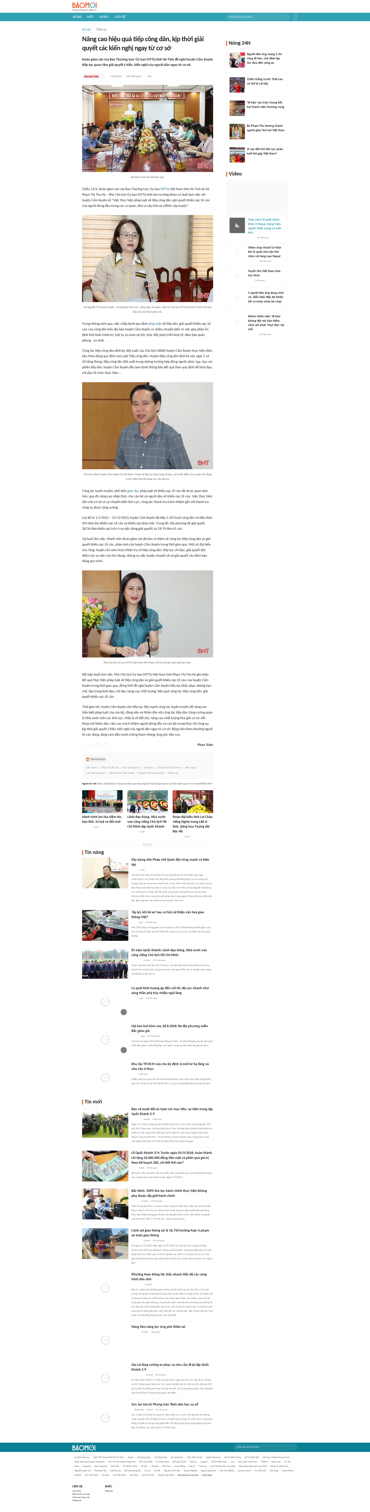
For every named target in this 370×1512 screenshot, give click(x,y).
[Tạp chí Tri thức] (133, 922)
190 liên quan (151, 998)
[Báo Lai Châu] (177, 837)
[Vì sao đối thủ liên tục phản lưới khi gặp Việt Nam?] (237, 155)
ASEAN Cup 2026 (166, 1475)
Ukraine (154, 1466)
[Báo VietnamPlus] (132, 832)
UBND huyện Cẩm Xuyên (122, 773)
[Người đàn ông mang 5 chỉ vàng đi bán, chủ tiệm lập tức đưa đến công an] (237, 60)
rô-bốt (78, 1475)
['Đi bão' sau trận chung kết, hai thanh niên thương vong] (237, 108)
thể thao (166, 1466)
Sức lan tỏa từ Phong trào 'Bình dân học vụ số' (165, 1404)
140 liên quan (156, 1201)
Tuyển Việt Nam (213, 1457)
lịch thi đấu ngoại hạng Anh (122, 1462)
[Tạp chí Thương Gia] (134, 998)
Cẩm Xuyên (92, 767)
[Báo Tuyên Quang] (136, 1119)
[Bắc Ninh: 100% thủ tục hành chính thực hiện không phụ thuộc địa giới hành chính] (105, 1204)
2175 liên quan (159, 960)
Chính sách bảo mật (80, 1497)
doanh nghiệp (190, 1471)
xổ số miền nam (219, 1462)
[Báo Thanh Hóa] (86, 827)
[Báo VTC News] (252, 261)
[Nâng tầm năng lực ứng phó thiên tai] (105, 1340)
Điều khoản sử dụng (81, 1494)
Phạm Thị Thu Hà (110, 767)
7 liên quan (155, 1332)
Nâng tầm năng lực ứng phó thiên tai (158, 1327)
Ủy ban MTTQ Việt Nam (169, 767)
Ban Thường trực (131, 767)
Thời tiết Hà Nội (194, 1457)
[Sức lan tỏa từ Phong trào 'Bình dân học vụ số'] (105, 1417)
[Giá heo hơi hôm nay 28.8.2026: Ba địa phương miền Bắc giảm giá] (105, 1039)
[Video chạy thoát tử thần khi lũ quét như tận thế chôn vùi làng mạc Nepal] (237, 253)
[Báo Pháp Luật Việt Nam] (134, 870)
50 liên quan (160, 1375)
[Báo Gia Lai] (137, 1375)
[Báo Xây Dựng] (251, 112)
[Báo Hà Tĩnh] (91, 76)
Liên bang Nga (144, 1457)
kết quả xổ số (179, 1462)
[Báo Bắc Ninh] (135, 1201)
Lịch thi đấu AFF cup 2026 (222, 1466)
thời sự (193, 1462)
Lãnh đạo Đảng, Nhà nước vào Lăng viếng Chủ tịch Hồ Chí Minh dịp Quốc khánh (147, 822)
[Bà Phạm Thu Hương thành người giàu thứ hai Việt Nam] (237, 131)
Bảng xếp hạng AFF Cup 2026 (253, 1466)
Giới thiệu (76, 1491)
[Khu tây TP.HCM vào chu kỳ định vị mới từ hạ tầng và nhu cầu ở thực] (105, 1077)
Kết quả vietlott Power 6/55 (276, 1457)
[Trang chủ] (84, 6)
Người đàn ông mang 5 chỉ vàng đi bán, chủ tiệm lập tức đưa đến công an (264, 59)
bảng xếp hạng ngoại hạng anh (90, 1462)
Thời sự (101, 30)
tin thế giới (260, 1471)
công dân (148, 767)
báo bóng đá (177, 1457)
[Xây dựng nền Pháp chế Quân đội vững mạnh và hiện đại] (105, 872)
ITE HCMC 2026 (130, 1466)
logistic (204, 1462)
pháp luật (154, 324)
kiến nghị (190, 767)
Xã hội (86, 30)
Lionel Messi (288, 1471)
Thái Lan (203, 1466)
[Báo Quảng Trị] (136, 1285)
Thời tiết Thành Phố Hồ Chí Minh (108, 1457)
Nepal (130, 1457)
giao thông (179, 1466)
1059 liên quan (133, 76)
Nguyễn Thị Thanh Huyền (152, 773)
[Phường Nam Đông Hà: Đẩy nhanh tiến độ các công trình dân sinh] (105, 1287)
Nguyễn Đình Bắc (172, 1471)
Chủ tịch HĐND (227, 1471)
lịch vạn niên (148, 1475)
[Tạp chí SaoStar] (252, 307)
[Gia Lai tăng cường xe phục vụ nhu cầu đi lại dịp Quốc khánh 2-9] (105, 1378)
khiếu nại (173, 773)
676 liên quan (265, 334)
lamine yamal (244, 1471)
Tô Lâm (144, 1466)
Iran (233, 1462)
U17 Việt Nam (91, 1475)
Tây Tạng (134, 1475)
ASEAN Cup (115, 1471)
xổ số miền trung (233, 1457)
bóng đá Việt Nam (279, 1466)
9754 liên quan (153, 1036)
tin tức (287, 1462)
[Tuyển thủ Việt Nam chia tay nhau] (237, 277)
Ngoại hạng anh (208, 1471)
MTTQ (165, 189)
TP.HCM (264, 1462)
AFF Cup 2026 (145, 1462)
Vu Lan (147, 1471)
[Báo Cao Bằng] (136, 1241)
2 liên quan (143, 1074)
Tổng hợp (109, 1491)
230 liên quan (151, 922)
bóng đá (87, 1466)
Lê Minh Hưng (162, 1462)
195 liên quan (161, 1410)
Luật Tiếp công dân (95, 773)
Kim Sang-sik (101, 1466)
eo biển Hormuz (82, 1457)
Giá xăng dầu (160, 1457)
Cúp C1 (192, 1466)
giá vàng (274, 1471)
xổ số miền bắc (252, 1457)
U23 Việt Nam (119, 1475)
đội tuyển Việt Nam (247, 1462)
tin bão (105, 1475)
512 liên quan (159, 1241)
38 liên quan (152, 1168)
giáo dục (133, 491)
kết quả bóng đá (132, 1471)
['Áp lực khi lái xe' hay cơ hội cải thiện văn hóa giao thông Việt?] (105, 925)
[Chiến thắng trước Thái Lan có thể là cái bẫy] (237, 85)
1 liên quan (157, 1119)
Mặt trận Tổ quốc (98, 759)
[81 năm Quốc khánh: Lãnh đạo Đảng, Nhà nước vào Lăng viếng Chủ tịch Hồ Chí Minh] (105, 963)
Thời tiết (115, 1466)
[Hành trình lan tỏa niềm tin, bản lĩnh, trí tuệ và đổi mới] (102, 801)
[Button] (295, 17)
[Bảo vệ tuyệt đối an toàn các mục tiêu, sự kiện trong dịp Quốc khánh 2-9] (105, 1122)
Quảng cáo (77, 1500)
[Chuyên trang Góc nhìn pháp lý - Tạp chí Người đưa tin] (133, 1168)
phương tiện (101, 1471)
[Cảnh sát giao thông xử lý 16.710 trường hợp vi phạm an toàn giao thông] (105, 1243)
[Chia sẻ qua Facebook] (84, 745)
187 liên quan (263, 238)
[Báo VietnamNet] (251, 238)
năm (77, 1466)
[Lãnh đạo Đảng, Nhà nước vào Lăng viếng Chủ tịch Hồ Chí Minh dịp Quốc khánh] (147, 801)
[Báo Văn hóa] (134, 1036)
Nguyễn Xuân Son (83, 1471)
